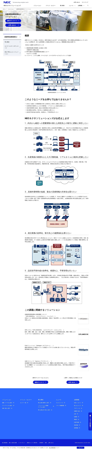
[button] (71, 6)
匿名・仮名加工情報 (13, 442)
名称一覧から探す (6, 408)
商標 (46, 442)
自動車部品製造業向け (10, 37)
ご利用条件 (41, 442)
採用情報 (76, 427)
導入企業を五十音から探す (44, 410)
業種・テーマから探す (7, 402)
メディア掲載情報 (60, 405)
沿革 (75, 413)
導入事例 (7, 42)
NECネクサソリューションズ (12, 5)
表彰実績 (76, 425)
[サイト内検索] (88, 5)
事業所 (75, 419)
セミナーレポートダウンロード (11, 47)
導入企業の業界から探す (43, 402)
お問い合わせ (13, 25)
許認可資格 (76, 422)
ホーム (4, 9)
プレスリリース (59, 402)
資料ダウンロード (12, 20)
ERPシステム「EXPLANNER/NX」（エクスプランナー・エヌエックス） (44, 330)
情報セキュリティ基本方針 (32, 442)
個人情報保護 (52, 447)
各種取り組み (77, 411)
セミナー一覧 (23, 402)
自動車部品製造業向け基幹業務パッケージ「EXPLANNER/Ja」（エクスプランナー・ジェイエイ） (39, 315)
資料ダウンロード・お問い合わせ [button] (90, 420)
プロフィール (77, 408)
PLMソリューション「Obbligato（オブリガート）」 (38, 345)
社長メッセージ (77, 402)
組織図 (75, 416)
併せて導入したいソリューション (11, 53)
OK (79, 447)
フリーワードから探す (7, 405)
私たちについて (77, 405)
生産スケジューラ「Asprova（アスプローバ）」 (37, 361)
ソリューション (11, 9)
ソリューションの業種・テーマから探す (43, 406)
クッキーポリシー (21, 442)
